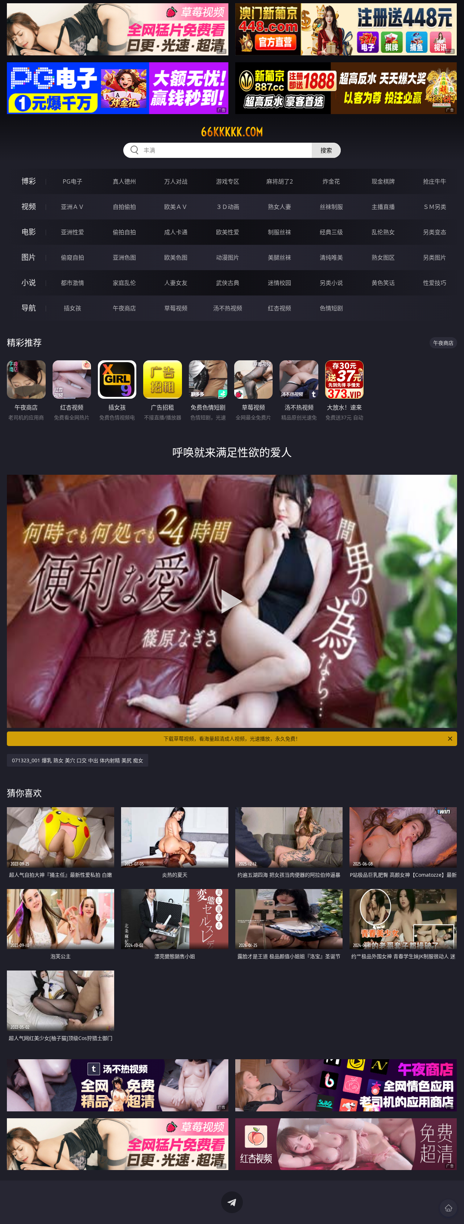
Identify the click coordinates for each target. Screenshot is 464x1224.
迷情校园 (279, 283)
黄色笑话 (383, 283)
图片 (28, 257)
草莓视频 (175, 308)
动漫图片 (227, 257)
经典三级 (331, 232)
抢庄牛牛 (434, 181)
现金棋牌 (383, 181)
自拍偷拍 (124, 207)
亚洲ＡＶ (72, 207)
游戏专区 (227, 181)
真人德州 (124, 181)
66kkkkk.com (232, 132)
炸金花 (331, 181)
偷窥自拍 (72, 257)
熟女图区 (383, 257)
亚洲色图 (124, 257)
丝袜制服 (331, 207)
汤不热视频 (227, 308)
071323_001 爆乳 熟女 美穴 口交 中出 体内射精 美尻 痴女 (77, 760)
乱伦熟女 (383, 232)
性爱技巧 (434, 283)
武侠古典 (227, 283)
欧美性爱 (227, 232)
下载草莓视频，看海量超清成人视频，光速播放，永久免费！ (232, 738)
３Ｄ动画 (227, 207)
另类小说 (331, 283)
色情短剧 (331, 308)
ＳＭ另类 (434, 207)
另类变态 (434, 232)
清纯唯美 (331, 257)
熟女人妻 (279, 207)
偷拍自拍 (124, 232)
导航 (28, 308)
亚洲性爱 (72, 232)
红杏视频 (279, 308)
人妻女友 (175, 283)
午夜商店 (124, 308)
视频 (28, 206)
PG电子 (72, 181)
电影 (28, 232)
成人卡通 (175, 232)
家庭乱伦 (124, 283)
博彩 (28, 181)
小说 (28, 283)
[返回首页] (448, 1208)
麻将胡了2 (279, 181)
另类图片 (434, 257)
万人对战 (175, 181)
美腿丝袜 (279, 257)
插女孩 (72, 308)
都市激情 (72, 283)
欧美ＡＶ (175, 207)
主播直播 (383, 207)
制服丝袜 (279, 232)
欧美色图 (175, 257)
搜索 (326, 150)
